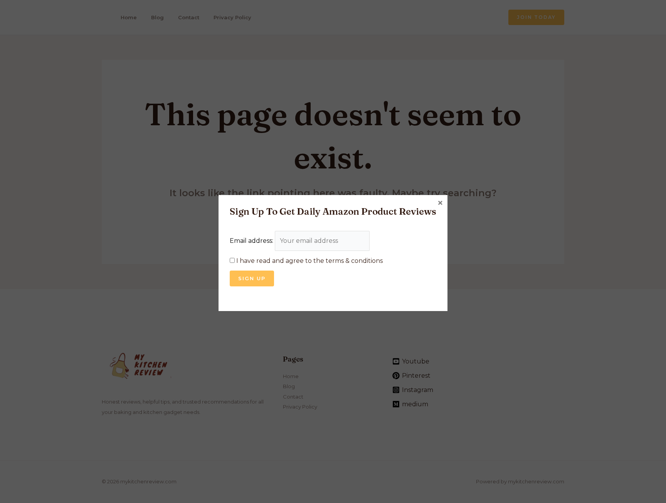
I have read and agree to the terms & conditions (309, 260)
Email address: (252, 240)
